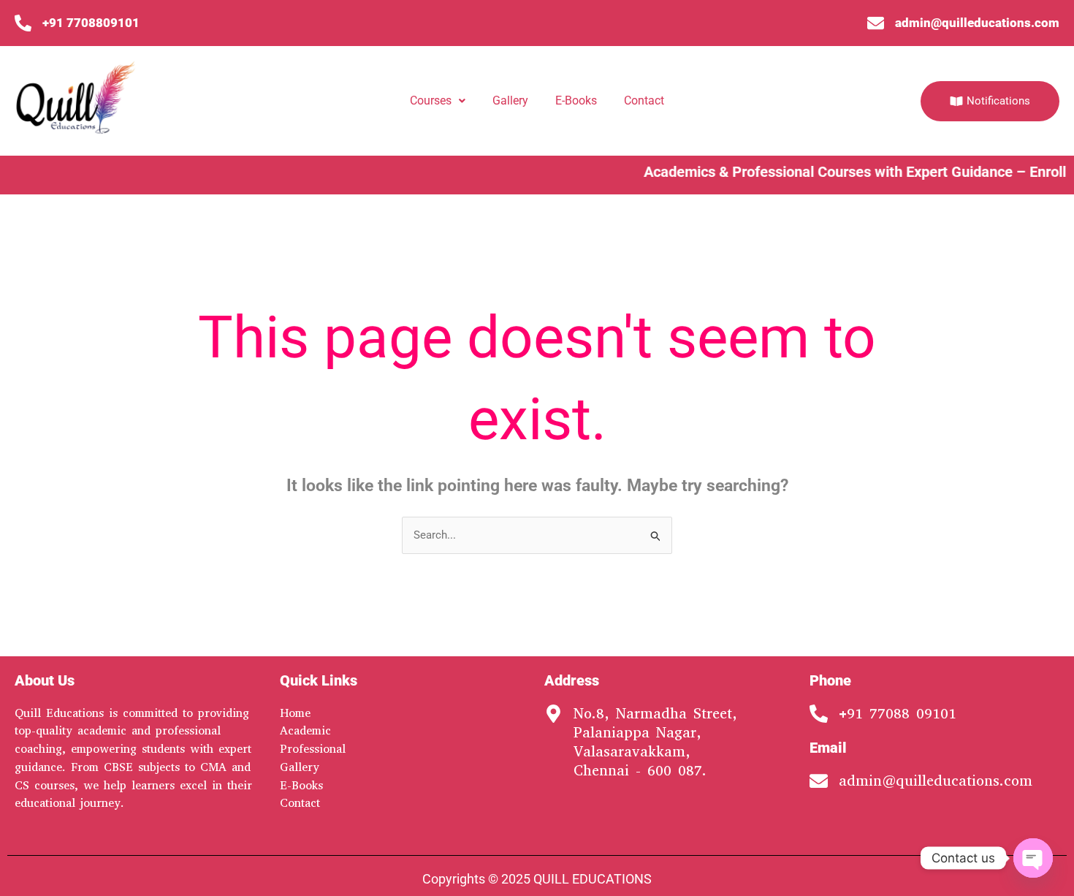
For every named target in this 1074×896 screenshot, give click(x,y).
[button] (437, 101)
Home (295, 713)
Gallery (510, 100)
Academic (305, 730)
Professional (313, 748)
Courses (431, 100)
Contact (644, 100)
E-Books (576, 100)
